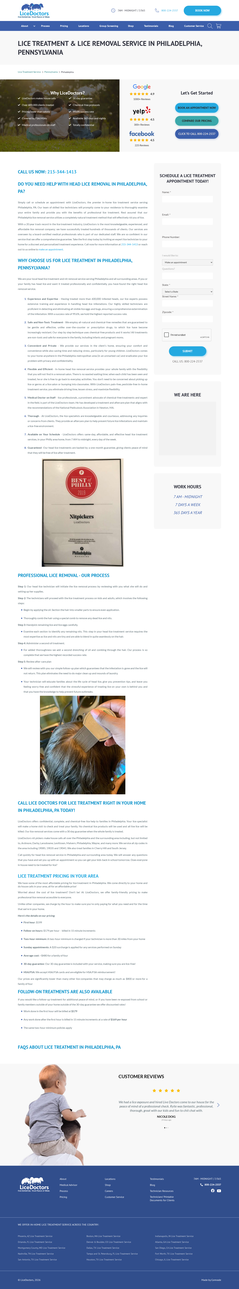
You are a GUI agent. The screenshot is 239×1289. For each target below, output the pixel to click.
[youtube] (219, 1190)
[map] (187, 428)
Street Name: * (170, 296)
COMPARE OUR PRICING (197, 121)
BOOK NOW (202, 10)
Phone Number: (171, 236)
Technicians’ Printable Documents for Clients (162, 1198)
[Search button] (210, 26)
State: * (166, 284)
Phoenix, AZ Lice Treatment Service (35, 1236)
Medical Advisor (68, 1185)
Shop (131, 25)
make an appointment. (51, 249)
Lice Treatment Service (29, 71)
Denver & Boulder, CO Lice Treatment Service (108, 1242)
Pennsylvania (51, 71)
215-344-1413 (62, 172)
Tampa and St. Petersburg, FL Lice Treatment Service (112, 1253)
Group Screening (109, 25)
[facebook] (212, 1190)
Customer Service (194, 25)
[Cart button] (218, 26)
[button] (24, 26)
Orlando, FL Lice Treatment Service (35, 1242)
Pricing (64, 25)
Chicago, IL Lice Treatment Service (172, 1259)
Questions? (168, 268)
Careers (109, 1191)
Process (45, 25)
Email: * (166, 214)
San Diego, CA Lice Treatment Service (173, 1247)
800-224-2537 (169, 10)
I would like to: (170, 255)
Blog (171, 25)
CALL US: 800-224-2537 (188, 361)
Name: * (166, 192)
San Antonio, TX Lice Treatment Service (37, 1259)
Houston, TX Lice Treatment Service (104, 1259)
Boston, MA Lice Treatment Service (103, 1236)
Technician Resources (161, 1191)
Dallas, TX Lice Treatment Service (102, 1247)
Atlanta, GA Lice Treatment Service (172, 1242)
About (63, 1178)
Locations (84, 25)
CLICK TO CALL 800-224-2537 (196, 134)
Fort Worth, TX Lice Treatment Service (174, 1253)
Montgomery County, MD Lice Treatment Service (41, 1247)
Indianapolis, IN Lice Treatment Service (174, 1236)
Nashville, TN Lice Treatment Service (36, 1253)
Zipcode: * (167, 311)
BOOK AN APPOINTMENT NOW (197, 108)
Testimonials (151, 25)
